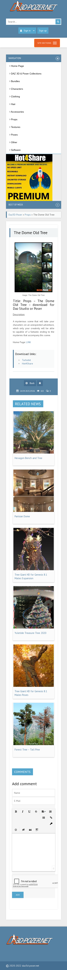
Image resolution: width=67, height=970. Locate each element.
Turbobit (26, 360)
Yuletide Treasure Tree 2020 (30, 633)
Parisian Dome (22, 516)
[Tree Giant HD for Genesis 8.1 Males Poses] (33, 686)
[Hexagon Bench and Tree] (33, 452)
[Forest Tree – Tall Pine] (33, 744)
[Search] (58, 21)
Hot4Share (27, 363)
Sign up (43, 30)
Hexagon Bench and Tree (28, 458)
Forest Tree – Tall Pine (27, 749)
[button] (16, 811)
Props (28, 214)
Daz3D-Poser (15, 214)
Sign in (27, 30)
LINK (28, 342)
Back (31, 383)
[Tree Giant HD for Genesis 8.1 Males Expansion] (33, 569)
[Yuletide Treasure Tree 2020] (33, 627)
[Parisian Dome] (33, 511)
